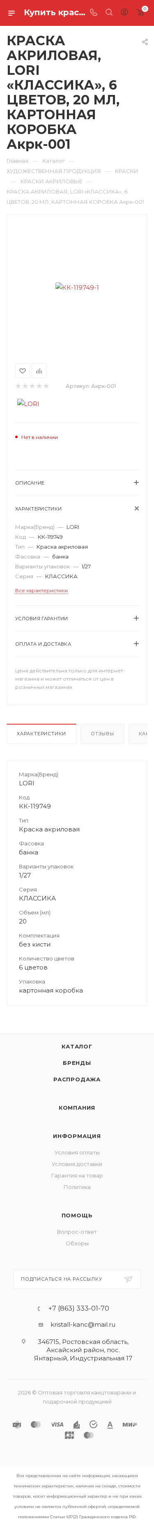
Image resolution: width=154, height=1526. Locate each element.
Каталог (77, 1046)
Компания (77, 1107)
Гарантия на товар (77, 1175)
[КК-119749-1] (77, 287)
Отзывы (102, 733)
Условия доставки (77, 1164)
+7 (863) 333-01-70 (78, 1308)
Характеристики (41, 733)
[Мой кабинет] (124, 13)
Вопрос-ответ (77, 1231)
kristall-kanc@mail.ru (83, 1324)
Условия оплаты (77, 1152)
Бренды (77, 1063)
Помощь (77, 1215)
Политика (77, 1187)
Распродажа (77, 1079)
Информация (77, 1136)
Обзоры (77, 1243)
